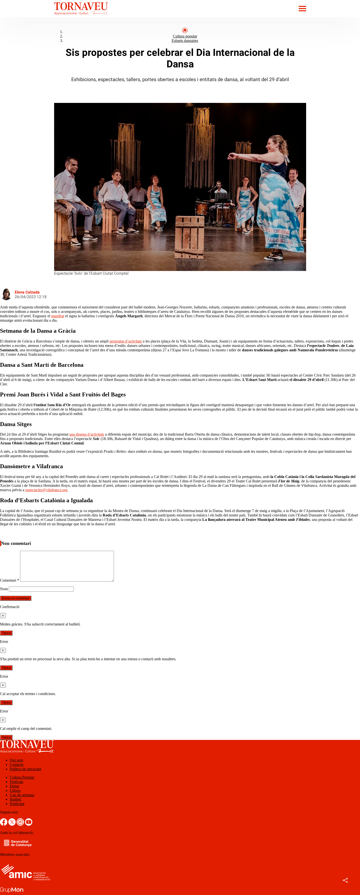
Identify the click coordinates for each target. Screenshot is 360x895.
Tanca (6, 633)
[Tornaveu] (54, 16)
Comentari (9, 580)
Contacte (17, 764)
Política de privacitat (25, 769)
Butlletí (15, 799)
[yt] (28, 824)
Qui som (16, 760)
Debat (14, 786)
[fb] (4, 824)
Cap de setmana (22, 795)
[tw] (12, 824)
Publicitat (17, 804)
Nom (4, 589)
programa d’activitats (125, 341)
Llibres (15, 790)
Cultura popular (185, 36)
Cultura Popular (22, 777)
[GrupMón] (11, 893)
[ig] (21, 824)
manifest (57, 316)
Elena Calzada (27, 292)
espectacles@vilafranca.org (46, 490)
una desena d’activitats (86, 434)
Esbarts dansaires (185, 40)
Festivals (16, 782)
